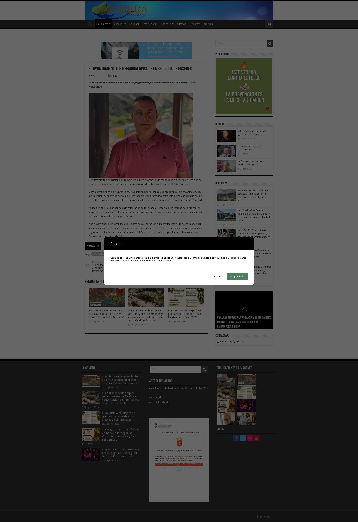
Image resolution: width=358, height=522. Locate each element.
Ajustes (218, 276)
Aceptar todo (237, 276)
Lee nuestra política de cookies (155, 260)
